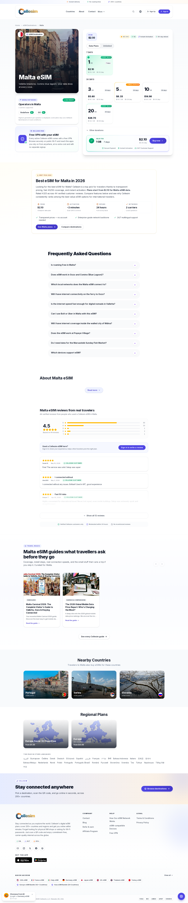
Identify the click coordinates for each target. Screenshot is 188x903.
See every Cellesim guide (92, 636)
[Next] (162, 564)
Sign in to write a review (132, 447)
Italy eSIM (54, 880)
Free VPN (113, 833)
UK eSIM (103, 880)
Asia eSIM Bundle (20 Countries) (66, 885)
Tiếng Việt (160, 763)
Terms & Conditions (145, 818)
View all (167, 875)
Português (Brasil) (82, 763)
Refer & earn (88, 827)
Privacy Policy (142, 822)
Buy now (156, 141)
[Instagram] (23, 848)
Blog (85, 822)
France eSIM (39, 880)
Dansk (52, 758)
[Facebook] (36, 848)
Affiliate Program (90, 831)
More (100, 12)
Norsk (52, 763)
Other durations (96, 130)
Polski (59, 763)
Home (17, 25)
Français (95, 758)
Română (95, 763)
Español (79, 758)
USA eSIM (23, 880)
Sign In (165, 11)
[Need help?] (181, 896)
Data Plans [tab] (94, 46)
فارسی (87, 758)
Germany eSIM (71, 880)
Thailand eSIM (119, 880)
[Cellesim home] (28, 11)
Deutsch (60, 758)
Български (35, 758)
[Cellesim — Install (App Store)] (23, 860)
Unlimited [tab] (107, 46)
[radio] (99, 65)
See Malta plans (45, 227)
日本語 (140, 758)
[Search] (133, 11)
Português (68, 763)
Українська (149, 763)
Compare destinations (71, 227)
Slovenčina (114, 763)
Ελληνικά (70, 758)
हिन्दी (109, 758)
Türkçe (139, 763)
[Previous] (155, 564)
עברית (104, 758)
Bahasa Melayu (29, 763)
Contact (86, 818)
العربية (25, 758)
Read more (92, 390)
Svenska (125, 763)
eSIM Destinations (30, 25)
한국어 (148, 758)
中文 (25, 767)
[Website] (42, 848)
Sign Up (153, 11)
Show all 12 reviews (95, 515)
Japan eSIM (88, 880)
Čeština (45, 758)
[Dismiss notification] (34, 895)
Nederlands (43, 763)
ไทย (132, 763)
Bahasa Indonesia (120, 758)
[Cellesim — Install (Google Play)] (40, 860)
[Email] (17, 848)
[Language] (140, 11)
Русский (104, 763)
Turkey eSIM (136, 880)
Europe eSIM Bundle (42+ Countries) (33, 885)
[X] (30, 848)
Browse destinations (157, 789)
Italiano (133, 758)
